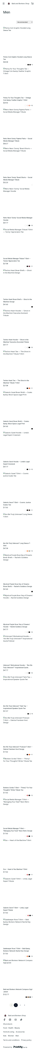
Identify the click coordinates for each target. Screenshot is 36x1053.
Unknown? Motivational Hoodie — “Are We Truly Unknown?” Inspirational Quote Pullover (17, 666)
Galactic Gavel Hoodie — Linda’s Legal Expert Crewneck (16, 463)
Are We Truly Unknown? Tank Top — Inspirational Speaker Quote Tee (15, 707)
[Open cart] (32, 3)
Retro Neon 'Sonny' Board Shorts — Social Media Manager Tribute (17, 178)
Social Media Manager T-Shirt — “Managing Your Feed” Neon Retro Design (17, 830)
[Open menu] (4, 3)
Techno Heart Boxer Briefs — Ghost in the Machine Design (17, 300)
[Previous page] (11, 1005)
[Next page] (25, 1005)
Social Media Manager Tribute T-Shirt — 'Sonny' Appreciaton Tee (16, 260)
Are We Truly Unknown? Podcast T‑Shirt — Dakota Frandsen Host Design (17, 748)
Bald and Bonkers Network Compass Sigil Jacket (17, 990)
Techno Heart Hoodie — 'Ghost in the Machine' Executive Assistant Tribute (16, 341)
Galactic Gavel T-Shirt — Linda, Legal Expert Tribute (15, 909)
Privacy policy (26, 1040)
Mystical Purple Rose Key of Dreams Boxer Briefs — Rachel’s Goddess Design (17, 585)
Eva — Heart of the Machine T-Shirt (15, 869)
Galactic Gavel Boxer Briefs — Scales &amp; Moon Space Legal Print (16, 422)
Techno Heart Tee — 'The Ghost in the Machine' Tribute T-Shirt (16, 382)
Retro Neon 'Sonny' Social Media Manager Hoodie (17, 219)
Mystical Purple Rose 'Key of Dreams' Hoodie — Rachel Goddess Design (16, 625)
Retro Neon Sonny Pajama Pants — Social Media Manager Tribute (17, 140)
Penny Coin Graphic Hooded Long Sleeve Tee (17, 58)
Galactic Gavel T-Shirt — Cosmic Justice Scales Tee (17, 504)
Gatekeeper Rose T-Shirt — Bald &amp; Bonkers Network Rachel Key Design (16, 950)
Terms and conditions (11, 1040)
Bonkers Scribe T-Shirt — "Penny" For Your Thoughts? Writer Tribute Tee (17, 789)
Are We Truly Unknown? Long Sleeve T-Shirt (16, 544)
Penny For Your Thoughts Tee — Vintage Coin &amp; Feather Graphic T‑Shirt (17, 99)
